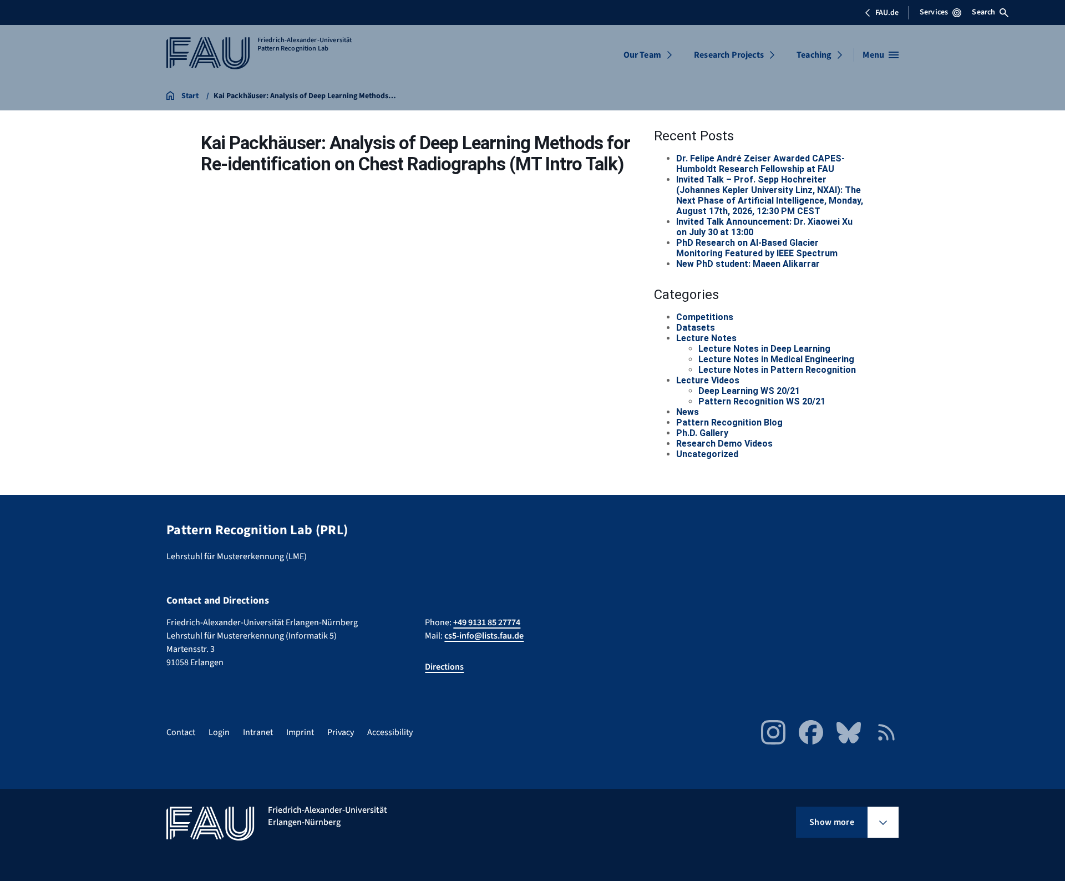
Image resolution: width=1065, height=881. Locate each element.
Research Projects (729, 55)
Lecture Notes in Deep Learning (764, 348)
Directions (444, 667)
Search (983, 12)
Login (219, 732)
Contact (180, 732)
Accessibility (390, 732)
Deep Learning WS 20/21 (749, 391)
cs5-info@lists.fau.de (484, 636)
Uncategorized (707, 454)
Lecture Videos (707, 380)
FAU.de (887, 12)
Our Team (642, 55)
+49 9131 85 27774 (486, 622)
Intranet (258, 732)
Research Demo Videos (724, 443)
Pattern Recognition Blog (729, 422)
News (687, 412)
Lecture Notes (706, 338)
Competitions (704, 317)
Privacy (340, 732)
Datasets (695, 327)
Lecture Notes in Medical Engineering (776, 359)
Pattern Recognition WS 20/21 (761, 401)
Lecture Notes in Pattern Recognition (777, 369)
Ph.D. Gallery (702, 433)
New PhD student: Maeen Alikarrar (748, 264)
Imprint (300, 732)
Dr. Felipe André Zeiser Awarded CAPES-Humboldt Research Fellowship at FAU (760, 163)
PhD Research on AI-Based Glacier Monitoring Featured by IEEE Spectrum (757, 248)
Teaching (814, 55)
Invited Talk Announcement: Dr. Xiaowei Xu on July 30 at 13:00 (764, 226)
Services (934, 12)
